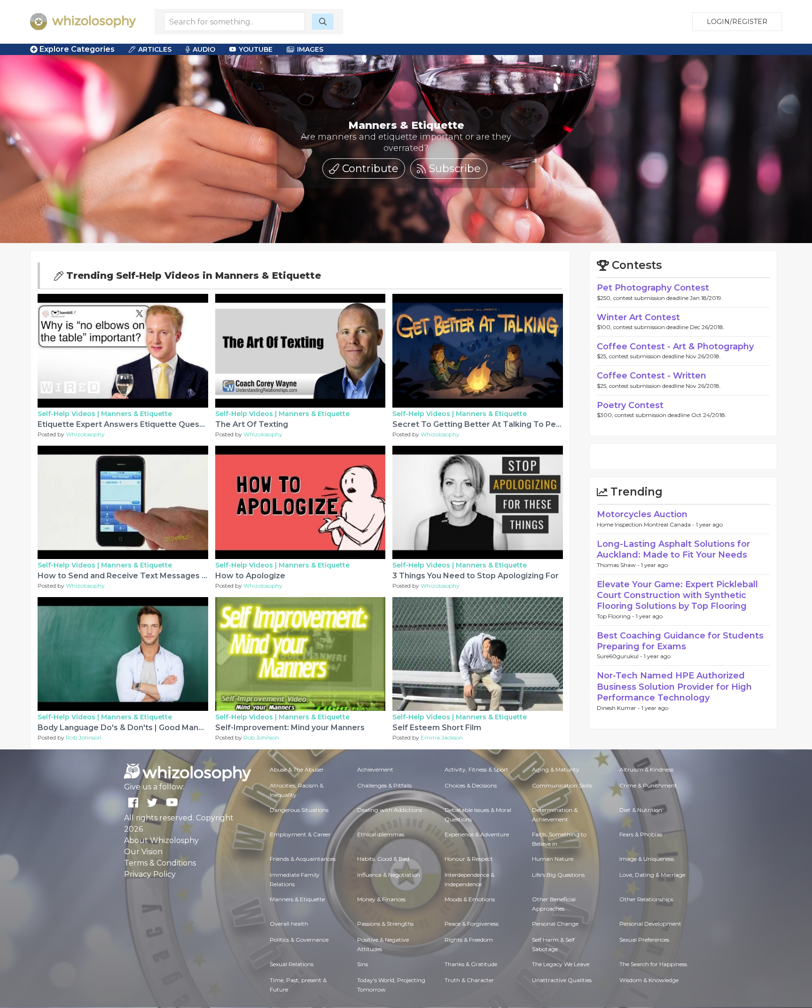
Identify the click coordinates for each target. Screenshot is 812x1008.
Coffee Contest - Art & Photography (675, 346)
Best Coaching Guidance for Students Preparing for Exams (680, 641)
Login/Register (737, 21)
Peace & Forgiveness (472, 923)
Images (310, 49)
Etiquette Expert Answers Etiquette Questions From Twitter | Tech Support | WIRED (201, 424)
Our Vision (143, 851)
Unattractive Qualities (562, 980)
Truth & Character (469, 980)
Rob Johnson (84, 737)
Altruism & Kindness (646, 769)
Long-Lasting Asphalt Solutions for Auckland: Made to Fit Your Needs (673, 549)
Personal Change (555, 923)
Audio (204, 49)
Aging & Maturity (555, 769)
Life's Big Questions (558, 874)
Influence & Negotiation (388, 874)
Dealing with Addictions (389, 809)
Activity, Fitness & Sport (476, 769)
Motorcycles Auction (642, 514)
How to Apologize (250, 575)
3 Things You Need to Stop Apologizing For (475, 575)
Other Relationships (646, 899)
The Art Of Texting (251, 424)
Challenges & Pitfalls (384, 785)
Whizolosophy (85, 434)
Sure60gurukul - (620, 656)
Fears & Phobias (640, 834)
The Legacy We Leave (560, 964)
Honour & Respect (469, 858)
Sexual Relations (291, 964)
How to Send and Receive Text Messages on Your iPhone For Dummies (175, 575)
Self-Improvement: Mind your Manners (290, 727)
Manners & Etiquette (136, 414)
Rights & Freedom (469, 939)
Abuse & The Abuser (297, 769)
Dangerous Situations (299, 809)
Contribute (368, 168)
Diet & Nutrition (640, 809)
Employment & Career (300, 834)
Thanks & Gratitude (471, 964)
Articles (155, 49)
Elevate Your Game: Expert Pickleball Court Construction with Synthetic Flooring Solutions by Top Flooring (677, 595)
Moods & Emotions (470, 899)
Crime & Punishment (648, 785)
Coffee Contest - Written (651, 375)
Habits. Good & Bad (383, 858)
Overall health (289, 923)
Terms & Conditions (160, 862)
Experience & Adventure (477, 834)
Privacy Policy (150, 874)
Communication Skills (562, 785)
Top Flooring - (616, 616)
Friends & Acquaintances (303, 858)
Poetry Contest (630, 405)
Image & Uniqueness (646, 858)
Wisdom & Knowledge (649, 980)
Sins (362, 964)
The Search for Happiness (653, 964)
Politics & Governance (299, 939)
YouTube (256, 49)
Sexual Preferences (644, 939)
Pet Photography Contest (653, 288)
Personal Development (650, 923)
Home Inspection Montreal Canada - (646, 524)
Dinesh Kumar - (619, 707)
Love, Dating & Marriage (652, 874)
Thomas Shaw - (619, 564)
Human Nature (552, 858)
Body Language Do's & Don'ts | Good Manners (127, 727)
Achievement (375, 769)
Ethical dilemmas (380, 834)
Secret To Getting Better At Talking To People (482, 424)
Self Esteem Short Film (436, 727)
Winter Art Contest (638, 317)
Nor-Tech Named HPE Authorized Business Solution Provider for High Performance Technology (674, 686)
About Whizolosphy (161, 840)
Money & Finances (381, 899)
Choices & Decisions (471, 785)
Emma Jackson (442, 737)
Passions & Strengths (385, 923)
